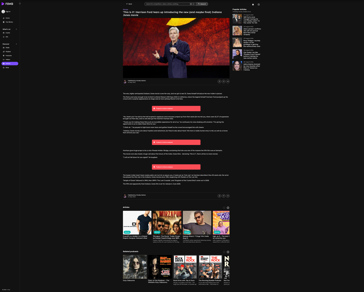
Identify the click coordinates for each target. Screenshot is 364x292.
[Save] (219, 81)
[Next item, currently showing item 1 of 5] (227, 251)
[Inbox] (253, 4)
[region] (176, 227)
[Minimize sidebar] (20, 3)
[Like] (223, 81)
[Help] (258, 4)
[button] (247, 19)
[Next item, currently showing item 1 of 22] (227, 207)
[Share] (227, 81)
